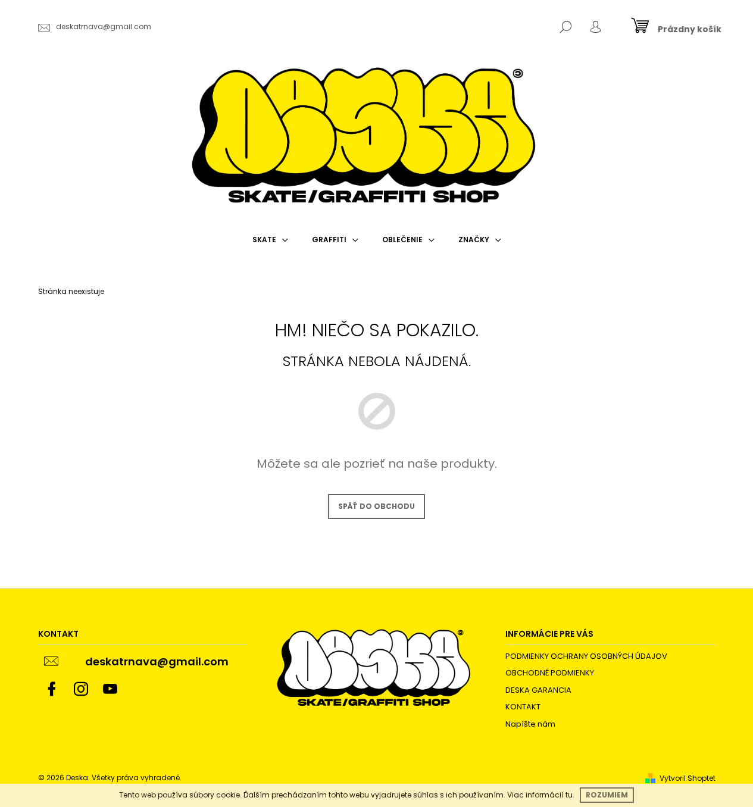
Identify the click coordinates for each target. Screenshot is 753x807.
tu (569, 795)
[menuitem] (270, 240)
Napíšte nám (530, 724)
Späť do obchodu (376, 506)
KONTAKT (522, 706)
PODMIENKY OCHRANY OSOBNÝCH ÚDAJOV (586, 656)
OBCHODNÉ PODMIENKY (549, 672)
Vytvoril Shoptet (687, 778)
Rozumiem (607, 795)
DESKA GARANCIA (538, 690)
